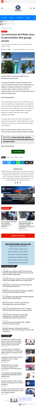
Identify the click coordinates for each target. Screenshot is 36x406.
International (20, 17)
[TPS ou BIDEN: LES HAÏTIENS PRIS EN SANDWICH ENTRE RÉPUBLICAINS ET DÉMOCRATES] (30, 375)
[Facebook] (18, 183)
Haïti (12, 157)
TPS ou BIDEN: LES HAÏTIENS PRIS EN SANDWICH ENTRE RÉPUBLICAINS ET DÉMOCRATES (11, 374)
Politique (28, 17)
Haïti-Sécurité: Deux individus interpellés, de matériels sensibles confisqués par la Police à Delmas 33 (26, 225)
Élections (18, 191)
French (5, 21)
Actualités (4, 17)
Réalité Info (5, 49)
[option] (18, 195)
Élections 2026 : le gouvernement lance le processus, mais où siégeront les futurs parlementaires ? (18, 197)
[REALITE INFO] (18, 8)
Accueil (4, 28)
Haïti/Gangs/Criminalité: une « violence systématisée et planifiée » (9, 224)
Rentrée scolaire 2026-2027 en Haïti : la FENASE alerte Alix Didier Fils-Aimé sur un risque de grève (12, 390)
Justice (11, 17)
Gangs (8, 157)
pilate (21, 157)
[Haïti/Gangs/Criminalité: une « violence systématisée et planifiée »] (9, 215)
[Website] (16, 183)
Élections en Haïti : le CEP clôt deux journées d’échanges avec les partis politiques (12, 382)
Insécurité (9, 28)
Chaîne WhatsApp (18, 151)
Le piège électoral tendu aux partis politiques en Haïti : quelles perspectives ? (12, 358)
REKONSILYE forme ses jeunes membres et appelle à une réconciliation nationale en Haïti (11, 366)
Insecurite (16, 157)
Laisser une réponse (18, 235)
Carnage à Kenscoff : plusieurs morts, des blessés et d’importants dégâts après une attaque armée (12, 351)
